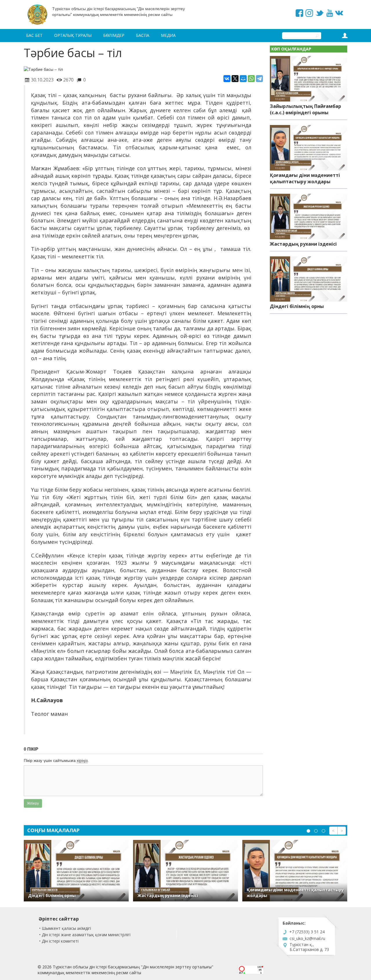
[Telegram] (259, 78)
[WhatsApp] (251, 78)
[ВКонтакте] (226, 78)
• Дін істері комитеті (59, 941)
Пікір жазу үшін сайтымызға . (56, 760)
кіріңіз (82, 760)
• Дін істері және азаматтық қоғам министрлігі (84, 934)
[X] (235, 78)
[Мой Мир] (243, 78)
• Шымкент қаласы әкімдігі (65, 928)
